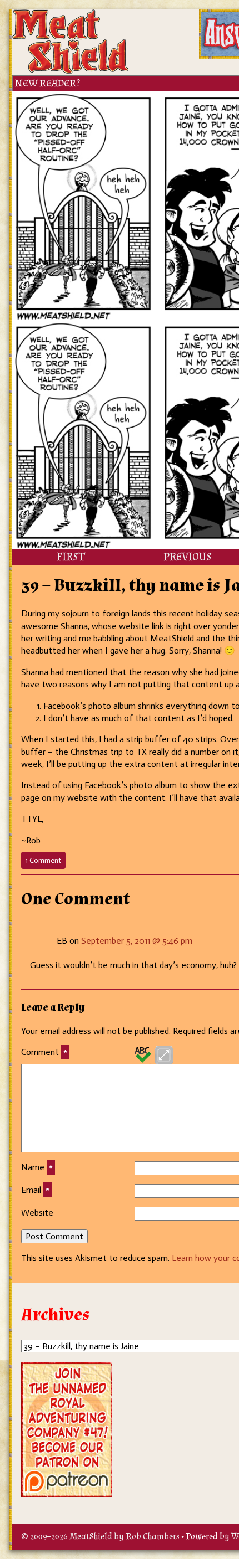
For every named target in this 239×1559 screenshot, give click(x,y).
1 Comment (46, 862)
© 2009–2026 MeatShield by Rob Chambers (100, 1536)
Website (37, 1212)
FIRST (71, 557)
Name (37, 1167)
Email (35, 1190)
